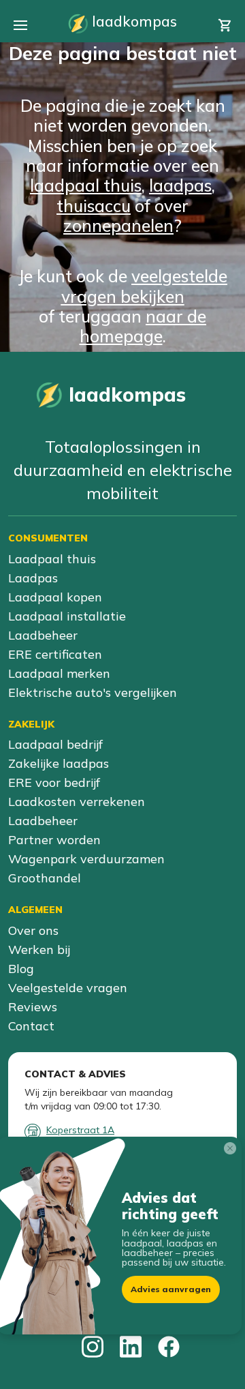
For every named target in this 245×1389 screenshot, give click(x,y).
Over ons (33, 930)
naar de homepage (143, 325)
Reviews (32, 1007)
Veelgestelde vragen (67, 988)
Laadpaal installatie (67, 616)
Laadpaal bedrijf (55, 744)
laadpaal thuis (86, 185)
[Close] (233, 1151)
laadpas (180, 185)
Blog (21, 968)
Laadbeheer (43, 635)
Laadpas (33, 578)
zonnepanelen (118, 225)
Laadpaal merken (59, 673)
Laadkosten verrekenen (76, 801)
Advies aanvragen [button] (171, 1289)
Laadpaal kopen (55, 597)
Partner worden (54, 840)
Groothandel (44, 878)
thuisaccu (93, 205)
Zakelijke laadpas (58, 763)
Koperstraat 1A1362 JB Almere (80, 1136)
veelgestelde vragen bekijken (144, 285)
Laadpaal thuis (52, 559)
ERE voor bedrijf (54, 782)
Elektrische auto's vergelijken (92, 692)
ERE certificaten (55, 654)
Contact (31, 1026)
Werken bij (39, 949)
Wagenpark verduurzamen (86, 859)
